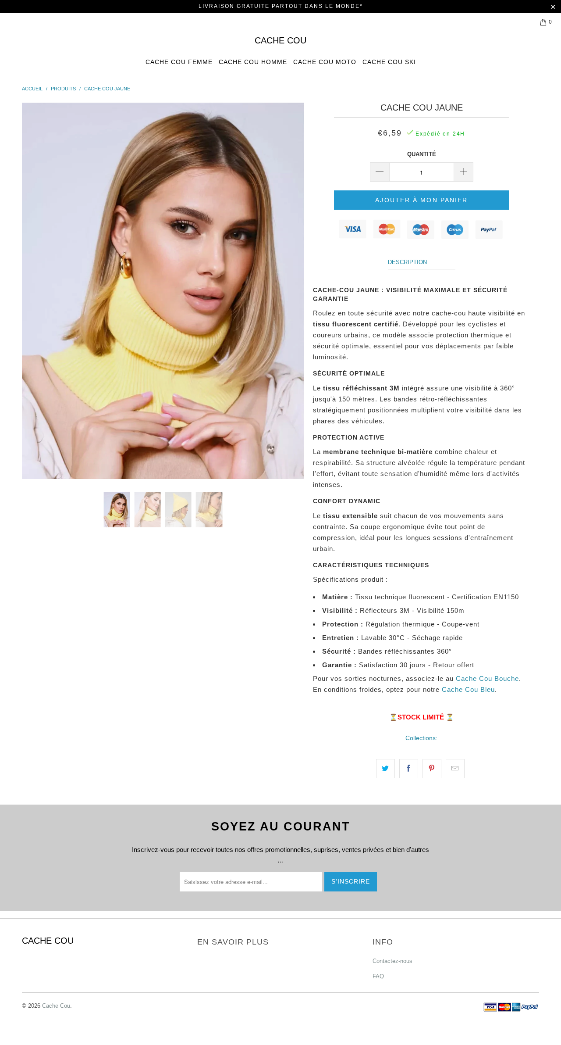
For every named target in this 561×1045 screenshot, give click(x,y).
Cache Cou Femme (179, 61)
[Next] (289, 291)
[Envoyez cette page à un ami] (455, 768)
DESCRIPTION (407, 262)
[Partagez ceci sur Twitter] (385, 768)
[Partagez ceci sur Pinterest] (432, 768)
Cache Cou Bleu (468, 689)
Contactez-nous (392, 961)
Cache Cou (280, 40)
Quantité (421, 154)
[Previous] (37, 291)
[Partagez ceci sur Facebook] (408, 768)
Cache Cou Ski (389, 61)
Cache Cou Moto (324, 61)
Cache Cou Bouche (487, 678)
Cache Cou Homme (253, 61)
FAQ (378, 976)
